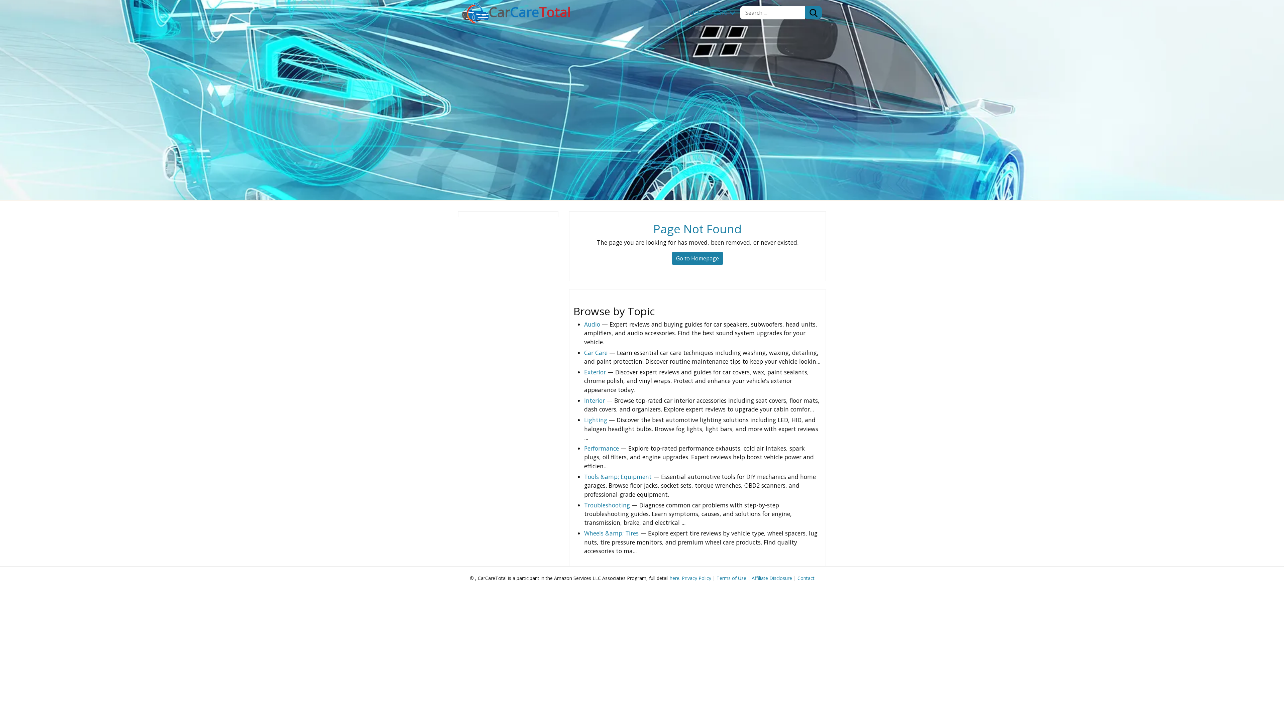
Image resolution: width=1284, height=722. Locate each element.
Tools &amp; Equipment (618, 477)
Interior (594, 400)
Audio (592, 324)
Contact (806, 578)
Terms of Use (731, 578)
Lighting (595, 420)
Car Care (596, 353)
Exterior (595, 372)
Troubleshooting (607, 505)
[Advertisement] (508, 320)
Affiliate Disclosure (772, 578)
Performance (601, 448)
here (674, 578)
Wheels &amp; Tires (611, 533)
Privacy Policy (696, 578)
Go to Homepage (697, 258)
